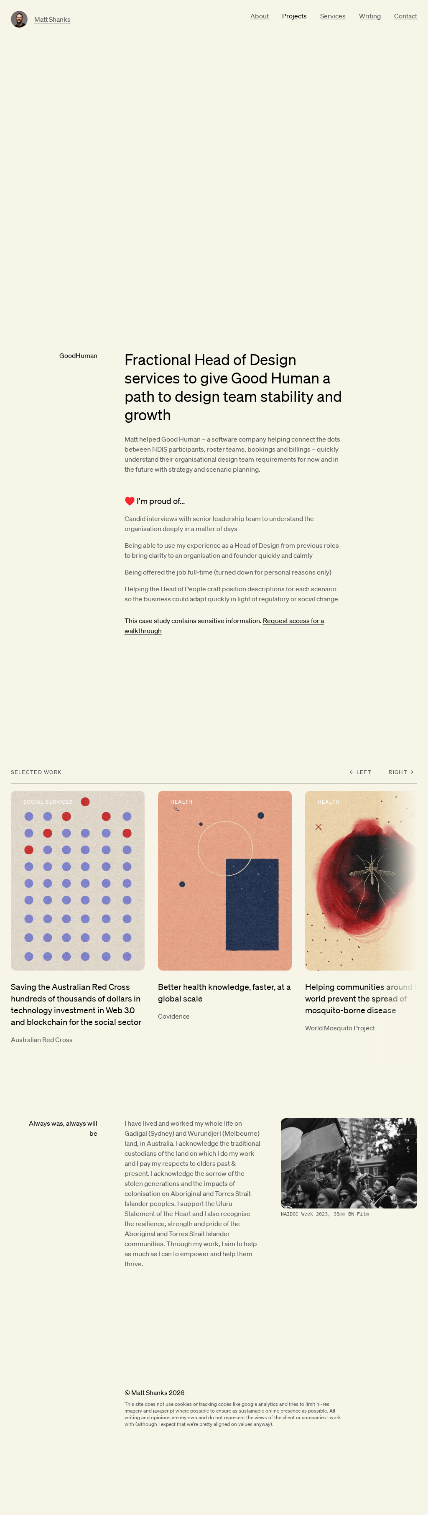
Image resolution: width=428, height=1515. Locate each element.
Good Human (181, 439)
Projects (294, 16)
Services (333, 16)
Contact (405, 16)
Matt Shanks (52, 19)
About (259, 16)
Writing (370, 16)
